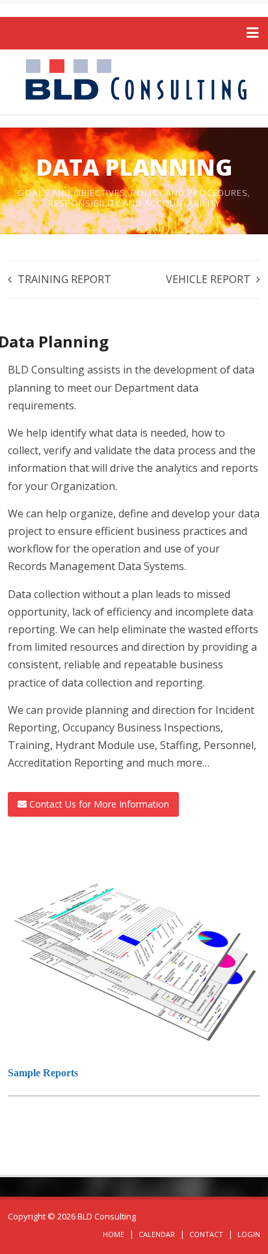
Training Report (64, 279)
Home (113, 1234)
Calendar (157, 1234)
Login (248, 1234)
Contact (206, 1234)
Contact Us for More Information (98, 804)
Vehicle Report (208, 279)
